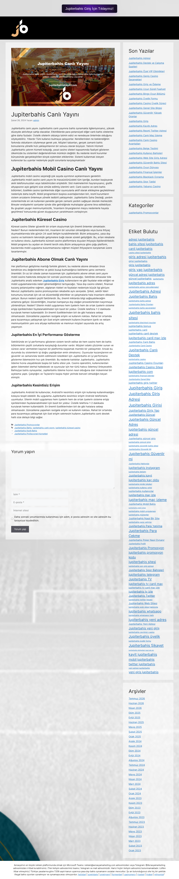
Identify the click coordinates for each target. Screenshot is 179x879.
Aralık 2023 (135, 798)
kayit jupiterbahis (143, 654)
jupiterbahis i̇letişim (137, 472)
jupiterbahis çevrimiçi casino (141, 632)
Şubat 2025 (135, 731)
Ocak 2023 (135, 850)
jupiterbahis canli (138, 329)
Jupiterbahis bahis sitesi (144, 315)
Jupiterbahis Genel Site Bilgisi (145, 108)
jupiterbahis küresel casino (68, 428)
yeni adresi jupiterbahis (139, 668)
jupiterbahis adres (142, 283)
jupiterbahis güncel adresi (143, 431)
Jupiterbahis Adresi (139, 58)
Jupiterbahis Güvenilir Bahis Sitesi (148, 162)
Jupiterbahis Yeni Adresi (142, 624)
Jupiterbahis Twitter (142, 595)
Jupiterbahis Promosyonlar (27, 424)
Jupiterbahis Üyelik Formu (143, 98)
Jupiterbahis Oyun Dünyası (144, 167)
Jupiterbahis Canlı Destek (143, 352)
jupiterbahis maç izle (142, 495)
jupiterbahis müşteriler (139, 515)
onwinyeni (105, 874)
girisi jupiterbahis (138, 261)
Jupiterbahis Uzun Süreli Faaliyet (147, 89)
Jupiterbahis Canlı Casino (140, 345)
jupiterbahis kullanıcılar (141, 491)
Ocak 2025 (135, 736)
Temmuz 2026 (137, 698)
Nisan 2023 (135, 836)
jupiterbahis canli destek (143, 333)
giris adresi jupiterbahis (147, 257)
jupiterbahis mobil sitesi (137, 508)
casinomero (130, 874)
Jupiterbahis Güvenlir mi (147, 456)
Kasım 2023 (135, 803)
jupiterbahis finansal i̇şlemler (141, 375)
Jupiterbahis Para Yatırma (145, 526)
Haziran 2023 (136, 826)
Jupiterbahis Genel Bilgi (139, 379)
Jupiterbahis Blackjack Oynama (146, 177)
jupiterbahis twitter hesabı (140, 599)
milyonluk (159, 874)
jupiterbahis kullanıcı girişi (140, 487)
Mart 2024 (135, 784)
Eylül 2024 (134, 755)
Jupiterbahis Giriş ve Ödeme (145, 84)
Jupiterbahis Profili (137, 543)
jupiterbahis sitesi (142, 562)
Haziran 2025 (136, 722)
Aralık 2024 (135, 741)
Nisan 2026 (135, 708)
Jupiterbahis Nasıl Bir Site (144, 518)
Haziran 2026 (136, 703)
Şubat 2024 (135, 788)
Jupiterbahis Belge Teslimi (143, 148)
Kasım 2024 (135, 746)
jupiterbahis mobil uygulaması (142, 511)
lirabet (149, 874)
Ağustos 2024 (136, 760)
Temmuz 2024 (137, 765)
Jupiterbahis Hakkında (139, 463)
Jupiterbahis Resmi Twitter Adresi (148, 130)
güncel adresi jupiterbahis (147, 274)
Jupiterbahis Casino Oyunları (146, 363)
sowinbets (93, 874)
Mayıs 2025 (135, 727)
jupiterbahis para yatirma (140, 522)
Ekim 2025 (134, 712)
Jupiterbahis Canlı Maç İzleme (145, 135)
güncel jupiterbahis (140, 278)
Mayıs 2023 (135, 831)
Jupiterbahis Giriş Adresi (144, 396)
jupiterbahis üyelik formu (140, 641)
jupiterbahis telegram (144, 574)
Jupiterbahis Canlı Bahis (142, 342)
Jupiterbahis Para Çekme (143, 533)
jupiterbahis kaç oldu (144, 480)
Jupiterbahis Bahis (23, 428)
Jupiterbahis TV (140, 579)
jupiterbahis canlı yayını (43, 428)
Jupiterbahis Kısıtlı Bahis (25, 430)
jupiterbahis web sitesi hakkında (143, 607)
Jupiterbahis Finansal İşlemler (145, 172)
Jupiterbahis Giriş (138, 121)
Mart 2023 (135, 841)
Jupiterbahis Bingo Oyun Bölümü (147, 93)
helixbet (82, 874)
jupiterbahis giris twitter (143, 382)
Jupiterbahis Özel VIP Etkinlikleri (147, 71)
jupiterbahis (158, 279)
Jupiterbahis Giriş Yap (144, 410)
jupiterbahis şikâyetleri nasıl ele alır (141, 650)
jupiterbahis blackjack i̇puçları (142, 322)
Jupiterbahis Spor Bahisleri (146, 570)
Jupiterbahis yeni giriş (144, 628)
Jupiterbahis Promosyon (146, 548)
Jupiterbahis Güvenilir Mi (140, 449)
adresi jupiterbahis (141, 239)
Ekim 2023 (135, 807)
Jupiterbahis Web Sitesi (143, 603)
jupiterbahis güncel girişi (140, 442)
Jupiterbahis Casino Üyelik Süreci (147, 103)
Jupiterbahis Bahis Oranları (141, 304)
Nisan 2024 (135, 779)
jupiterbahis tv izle (141, 591)
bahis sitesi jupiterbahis (146, 244)
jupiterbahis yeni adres (147, 620)
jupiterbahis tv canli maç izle (144, 587)
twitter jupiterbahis (142, 664)
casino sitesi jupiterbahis (140, 252)
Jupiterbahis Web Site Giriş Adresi (148, 158)
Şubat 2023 (135, 845)
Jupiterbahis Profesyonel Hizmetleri (31, 434)
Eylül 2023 (134, 812)
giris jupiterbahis (139, 265)
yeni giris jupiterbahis (143, 672)
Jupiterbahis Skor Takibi (142, 181)
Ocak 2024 (135, 793)
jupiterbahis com (141, 371)
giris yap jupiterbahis (145, 270)
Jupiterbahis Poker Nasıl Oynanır (146, 540)
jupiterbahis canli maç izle (147, 338)
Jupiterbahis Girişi (145, 405)
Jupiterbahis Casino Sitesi (146, 367)
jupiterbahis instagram (144, 468)
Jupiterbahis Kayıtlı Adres (143, 126)
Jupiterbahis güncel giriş (142, 438)
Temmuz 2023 (137, 822)
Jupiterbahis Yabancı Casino (145, 186)
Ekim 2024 (135, 750)
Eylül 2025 (134, 717)
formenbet (117, 874)
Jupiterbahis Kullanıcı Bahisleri (145, 153)
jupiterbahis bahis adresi (140, 301)
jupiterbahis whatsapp (145, 611)
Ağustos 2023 (136, 817)
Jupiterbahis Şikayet (146, 645)
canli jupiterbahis (140, 248)
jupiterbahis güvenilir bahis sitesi (143, 446)
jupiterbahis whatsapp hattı (141, 615)
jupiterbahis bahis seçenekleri (142, 308)
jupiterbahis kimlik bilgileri (140, 484)
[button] (89, 8)
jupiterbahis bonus (140, 326)
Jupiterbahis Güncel (142, 414)
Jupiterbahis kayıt (140, 475)
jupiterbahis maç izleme (148, 500)
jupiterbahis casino (137, 359)
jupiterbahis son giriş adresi (141, 566)
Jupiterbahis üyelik (144, 636)
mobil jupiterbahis (142, 659)
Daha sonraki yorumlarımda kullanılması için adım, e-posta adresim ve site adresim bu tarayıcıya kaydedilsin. (62, 518)
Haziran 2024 (136, 769)
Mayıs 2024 (135, 774)
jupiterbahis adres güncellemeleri (144, 287)
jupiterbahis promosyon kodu (146, 555)
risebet (140, 874)
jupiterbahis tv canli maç (146, 584)
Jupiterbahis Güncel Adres (145, 422)
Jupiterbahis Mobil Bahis (142, 504)
